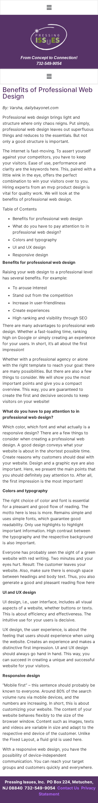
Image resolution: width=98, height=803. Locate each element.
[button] (49, 7)
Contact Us (68, 787)
